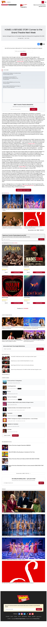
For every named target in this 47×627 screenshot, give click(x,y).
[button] (43, 2)
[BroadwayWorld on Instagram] (22, 614)
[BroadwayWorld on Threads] (30, 614)
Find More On (22, 308)
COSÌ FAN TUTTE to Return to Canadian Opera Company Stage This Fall (12, 74)
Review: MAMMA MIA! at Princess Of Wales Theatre (13, 559)
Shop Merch (5, 4)
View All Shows (7, 435)
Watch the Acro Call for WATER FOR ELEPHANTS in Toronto (22, 360)
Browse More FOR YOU (22, 473)
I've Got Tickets (17, 272)
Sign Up (23, 54)
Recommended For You (7, 441)
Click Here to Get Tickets (23, 190)
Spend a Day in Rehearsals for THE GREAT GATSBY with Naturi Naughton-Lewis (26, 369)
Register (36, 2)
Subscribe (40, 349)
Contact (15, 616)
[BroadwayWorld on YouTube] (33, 614)
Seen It (6, 272)
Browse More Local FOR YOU (36, 230)
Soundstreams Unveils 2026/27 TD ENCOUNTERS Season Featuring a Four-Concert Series (10, 78)
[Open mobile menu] (45, 2)
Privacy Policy (36, 618)
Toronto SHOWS (5, 377)
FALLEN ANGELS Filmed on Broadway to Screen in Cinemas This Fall (17, 513)
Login (40, 2)
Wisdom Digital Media (20, 618)
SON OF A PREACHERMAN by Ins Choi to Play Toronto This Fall (11, 83)
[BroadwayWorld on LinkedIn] (24, 614)
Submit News (24, 616)
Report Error (39, 616)
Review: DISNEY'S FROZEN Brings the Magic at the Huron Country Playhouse (12, 87)
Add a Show (15, 435)
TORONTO (23, 7)
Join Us (19, 616)
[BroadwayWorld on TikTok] (27, 614)
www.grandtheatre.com (28, 185)
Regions (29, 616)
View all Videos (5, 374)
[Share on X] (41, 44)
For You (7, 193)
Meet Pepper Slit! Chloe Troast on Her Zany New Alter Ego (22, 365)
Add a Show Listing (12, 4)
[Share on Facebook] (38, 44)
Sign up (41, 483)
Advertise (7, 616)
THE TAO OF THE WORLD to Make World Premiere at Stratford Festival (17, 583)
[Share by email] (44, 44)
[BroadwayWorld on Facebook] (19, 614)
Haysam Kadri (20, 61)
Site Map (34, 616)
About (11, 616)
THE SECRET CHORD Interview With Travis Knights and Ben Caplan (23, 356)
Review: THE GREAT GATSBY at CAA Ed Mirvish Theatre (14, 536)
